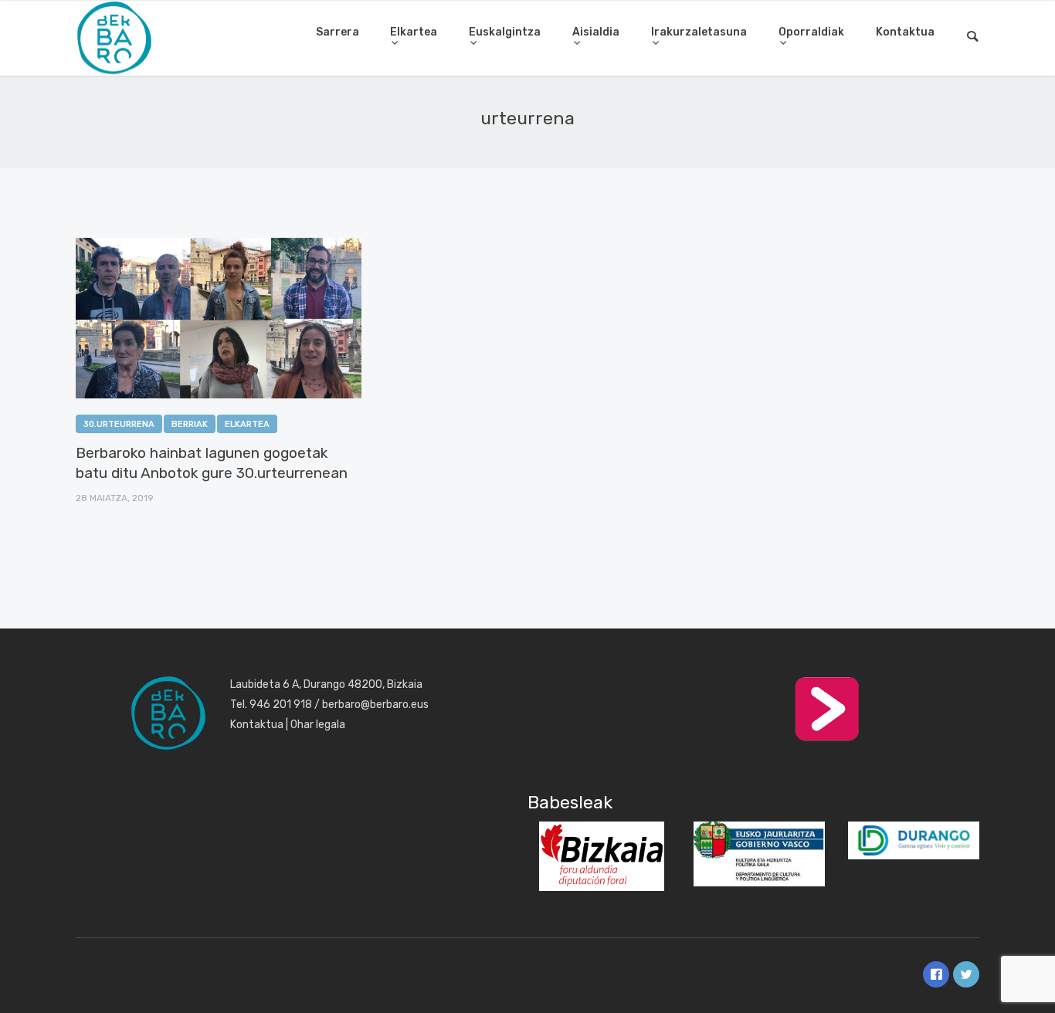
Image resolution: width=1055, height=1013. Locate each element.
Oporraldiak (811, 32)
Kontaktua (905, 32)
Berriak (189, 424)
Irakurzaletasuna (699, 32)
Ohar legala (317, 724)
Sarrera (337, 32)
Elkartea (413, 32)
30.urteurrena (118, 424)
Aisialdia (595, 32)
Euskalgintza (505, 32)
